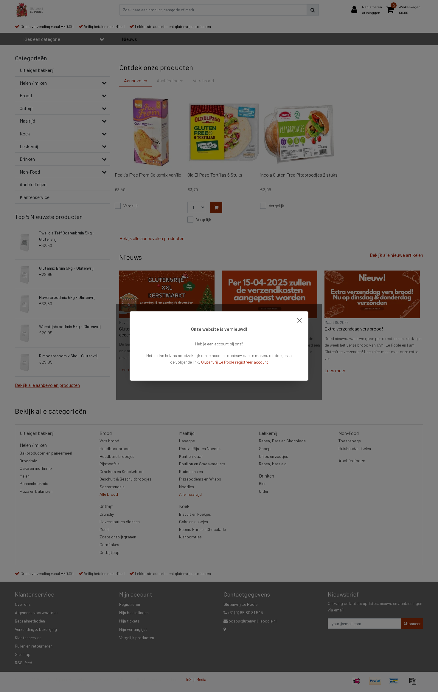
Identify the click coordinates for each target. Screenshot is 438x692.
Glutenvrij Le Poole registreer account (234, 361)
